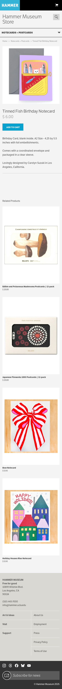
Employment (40, 624)
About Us (38, 615)
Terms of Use (40, 651)
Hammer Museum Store (22, 19)
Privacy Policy (41, 642)
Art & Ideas (8, 615)
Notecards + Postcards (17, 32)
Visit (4, 624)
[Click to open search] (56, 17)
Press (37, 633)
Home (4, 41)
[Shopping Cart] (56, 4)
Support (6, 633)
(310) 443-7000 (10, 601)
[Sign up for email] (6, 675)
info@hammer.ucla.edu (14, 605)
